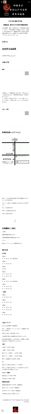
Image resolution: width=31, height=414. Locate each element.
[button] (1, 2)
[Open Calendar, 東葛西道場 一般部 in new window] (27, 73)
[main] (16, 28)
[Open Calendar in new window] (27, 113)
